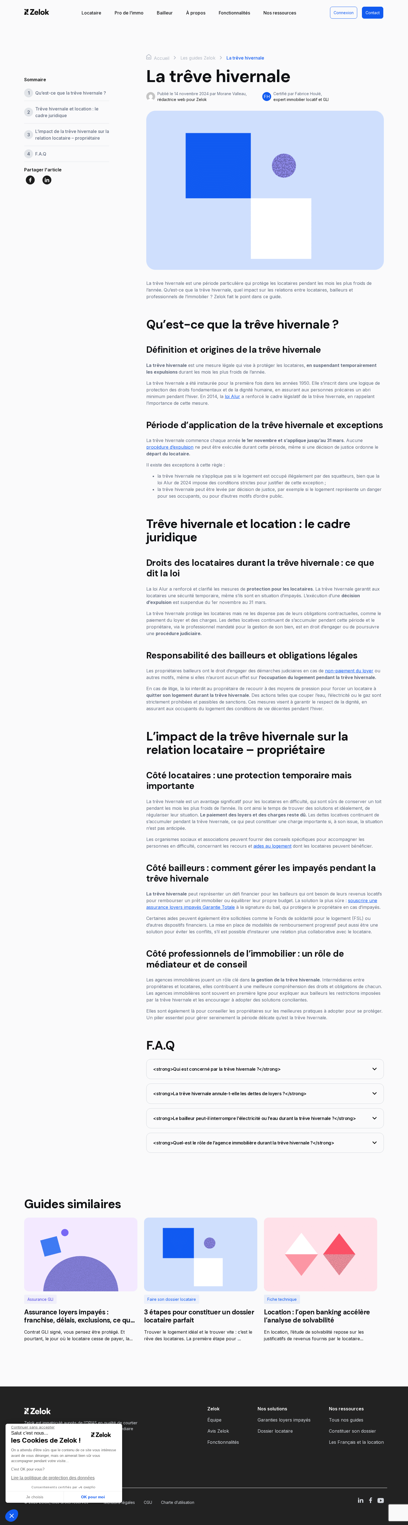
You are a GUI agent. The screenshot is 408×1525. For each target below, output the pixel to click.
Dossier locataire (275, 1431)
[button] (11, 1515)
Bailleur (165, 13)
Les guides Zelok (197, 58)
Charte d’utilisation (177, 1502)
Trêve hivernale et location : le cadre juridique (67, 112)
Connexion (344, 12)
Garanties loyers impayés (284, 1420)
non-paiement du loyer (349, 670)
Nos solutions (272, 1409)
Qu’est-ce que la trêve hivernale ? (71, 93)
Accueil (160, 58)
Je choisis (34, 1497)
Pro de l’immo (129, 13)
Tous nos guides (346, 1420)
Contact (373, 12)
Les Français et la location (356, 1442)
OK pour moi (93, 1497)
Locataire (91, 13)
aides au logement (272, 846)
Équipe (214, 1420)
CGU (148, 1502)
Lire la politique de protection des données (53, 1477)
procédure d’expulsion (169, 447)
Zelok (213, 1409)
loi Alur (232, 396)
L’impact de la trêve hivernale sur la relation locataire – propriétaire (72, 135)
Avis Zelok (218, 1431)
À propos (195, 13)
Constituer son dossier (352, 1431)
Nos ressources (279, 13)
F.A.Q (40, 154)
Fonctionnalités (234, 13)
